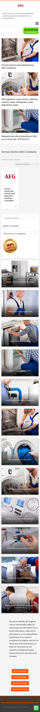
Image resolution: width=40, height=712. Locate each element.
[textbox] (20, 233)
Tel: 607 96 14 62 (31, 30)
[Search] (34, 218)
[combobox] (20, 232)
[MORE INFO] (16, 206)
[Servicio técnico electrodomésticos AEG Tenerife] (20, 50)
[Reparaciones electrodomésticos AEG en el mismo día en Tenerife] (20, 121)
